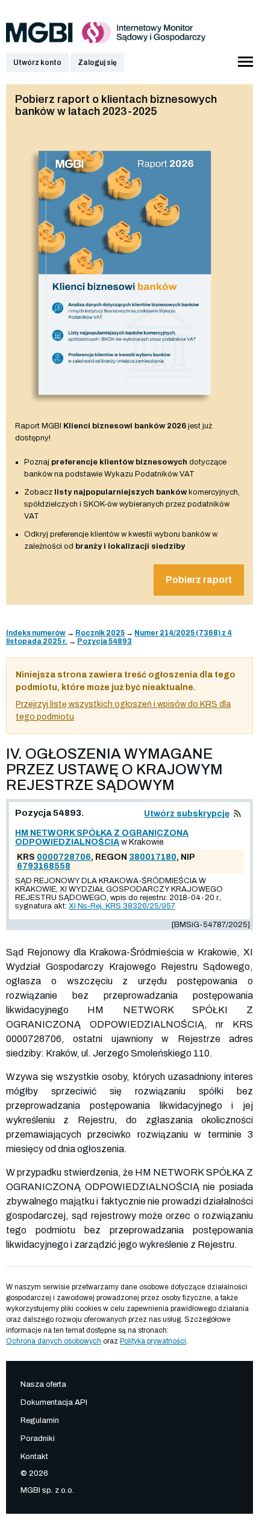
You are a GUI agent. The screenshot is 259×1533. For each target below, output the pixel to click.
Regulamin (39, 1420)
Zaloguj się (97, 62)
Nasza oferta (43, 1384)
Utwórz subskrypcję (186, 813)
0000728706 (64, 857)
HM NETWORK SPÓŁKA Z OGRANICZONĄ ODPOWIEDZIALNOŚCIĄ (102, 837)
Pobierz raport (199, 580)
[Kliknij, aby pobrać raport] (125, 407)
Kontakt (34, 1456)
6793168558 (43, 866)
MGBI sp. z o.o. (47, 1490)
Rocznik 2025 (100, 633)
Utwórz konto (37, 62)
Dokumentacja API (53, 1402)
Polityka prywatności (153, 1341)
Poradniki (37, 1438)
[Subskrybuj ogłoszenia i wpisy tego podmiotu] (237, 813)
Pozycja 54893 (104, 641)
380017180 (152, 857)
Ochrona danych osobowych (53, 1341)
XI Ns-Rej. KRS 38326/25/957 (122, 906)
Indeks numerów (36, 633)
